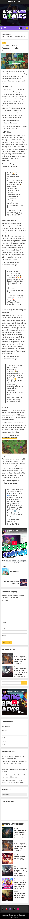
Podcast (4, 741)
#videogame (11, 390)
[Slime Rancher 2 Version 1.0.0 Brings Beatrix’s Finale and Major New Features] (7, 883)
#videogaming (12, 186)
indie (25, 560)
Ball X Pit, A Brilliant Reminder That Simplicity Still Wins (20, 858)
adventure (8, 560)
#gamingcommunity (13, 194)
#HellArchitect (12, 175)
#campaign (11, 387)
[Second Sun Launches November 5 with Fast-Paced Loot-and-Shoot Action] (7, 671)
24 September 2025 (20, 888)
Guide (3, 734)
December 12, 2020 (14, 524)
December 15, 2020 (14, 402)
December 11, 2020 (14, 304)
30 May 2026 (18, 838)
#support (18, 383)
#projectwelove (12, 287)
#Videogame (11, 200)
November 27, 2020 (14, 215)
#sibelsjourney (12, 385)
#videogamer (11, 198)
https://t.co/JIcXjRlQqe (14, 513)
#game (17, 190)
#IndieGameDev (12, 204)
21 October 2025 (19, 676)
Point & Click (12, 563)
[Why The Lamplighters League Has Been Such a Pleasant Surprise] (7, 832)
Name (4, 622)
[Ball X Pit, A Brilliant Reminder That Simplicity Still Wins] (7, 858)
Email (4, 629)
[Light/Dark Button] (20, 28)
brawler (14, 560)
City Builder (20, 560)
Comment (5, 600)
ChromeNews (24, 915)
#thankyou (11, 383)
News (4, 42)
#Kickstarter (11, 177)
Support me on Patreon (27, 28)
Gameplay (4, 730)
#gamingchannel (12, 196)
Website (4, 635)
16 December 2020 (17, 51)
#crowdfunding (12, 389)
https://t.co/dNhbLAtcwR (15, 180)
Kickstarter (5, 563)
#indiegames (11, 202)
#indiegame (11, 283)
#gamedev (10, 190)
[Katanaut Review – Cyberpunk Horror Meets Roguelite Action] (7, 895)
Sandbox (18, 563)
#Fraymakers (11, 491)
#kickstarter (11, 285)
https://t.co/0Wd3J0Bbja (15, 281)
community (16, 76)
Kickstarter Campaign (9, 123)
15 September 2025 (20, 901)
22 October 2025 (19, 862)
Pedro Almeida (7, 51)
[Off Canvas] (2, 28)
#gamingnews (12, 188)
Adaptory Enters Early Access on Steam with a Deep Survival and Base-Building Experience (20, 659)
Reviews (4, 744)
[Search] (24, 28)
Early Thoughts (6, 726)
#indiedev (10, 192)
